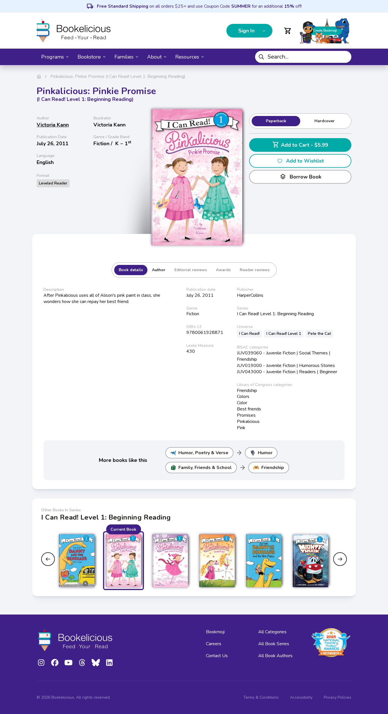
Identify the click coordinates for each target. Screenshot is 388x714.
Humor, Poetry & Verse (203, 453)
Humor (265, 453)
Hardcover (324, 121)
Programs (52, 56)
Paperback (276, 121)
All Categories (272, 632)
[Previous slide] (48, 559)
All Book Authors (275, 656)
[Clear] (344, 57)
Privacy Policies (337, 697)
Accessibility (301, 697)
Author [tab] (158, 270)
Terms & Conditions (261, 697)
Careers (213, 644)
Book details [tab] (131, 270)
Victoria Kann (53, 124)
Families (123, 56)
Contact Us (217, 656)
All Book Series (273, 644)
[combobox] (303, 57)
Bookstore (89, 56)
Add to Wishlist (305, 160)
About (154, 56)
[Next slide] (340, 559)
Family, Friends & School (205, 467)
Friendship (272, 467)
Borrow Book (300, 177)
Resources (187, 56)
